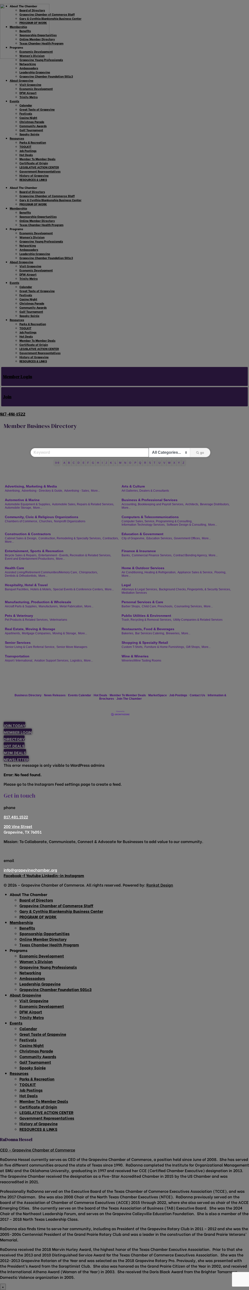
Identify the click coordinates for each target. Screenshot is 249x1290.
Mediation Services (134, 592)
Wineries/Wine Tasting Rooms (141, 660)
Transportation (17, 656)
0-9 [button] (57, 462)
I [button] (102, 462)
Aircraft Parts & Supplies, (21, 606)
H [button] (98, 462)
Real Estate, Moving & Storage (30, 629)
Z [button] (183, 462)
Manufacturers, (48, 606)
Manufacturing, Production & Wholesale (38, 602)
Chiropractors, (88, 572)
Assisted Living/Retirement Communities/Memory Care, (41, 572)
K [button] (111, 462)
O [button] (130, 462)
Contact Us (197, 695)
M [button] (120, 462)
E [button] (83, 462)
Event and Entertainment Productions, (30, 558)
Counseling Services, (188, 606)
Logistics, (76, 660)
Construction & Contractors (28, 534)
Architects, (192, 504)
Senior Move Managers (71, 647)
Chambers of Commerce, (21, 521)
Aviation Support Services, (51, 660)
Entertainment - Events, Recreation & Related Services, (74, 555)
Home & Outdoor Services (143, 568)
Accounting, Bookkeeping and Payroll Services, (153, 504)
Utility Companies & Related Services (197, 619)
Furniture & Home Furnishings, (164, 647)
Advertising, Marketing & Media (31, 486)
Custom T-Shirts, (132, 647)
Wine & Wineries (135, 656)
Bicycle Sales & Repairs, (21, 555)
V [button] (164, 462)
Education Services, (159, 538)
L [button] (115, 462)
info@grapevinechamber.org (30, 869)
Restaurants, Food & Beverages (148, 629)
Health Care (14, 568)
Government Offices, (187, 538)
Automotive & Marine (22, 500)
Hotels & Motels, (41, 589)
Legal (126, 585)
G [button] (93, 462)
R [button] (145, 462)
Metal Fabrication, (71, 606)
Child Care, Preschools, (157, 606)
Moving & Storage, (65, 633)
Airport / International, (19, 660)
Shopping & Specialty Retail (145, 643)
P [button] (135, 462)
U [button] (159, 462)
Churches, (46, 521)
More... (95, 490)
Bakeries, (128, 633)
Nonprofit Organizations (69, 521)
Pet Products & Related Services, (26, 619)
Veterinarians (58, 619)
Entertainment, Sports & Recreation (34, 551)
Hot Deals (100, 695)
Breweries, (173, 633)
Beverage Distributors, (215, 504)
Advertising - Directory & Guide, (42, 490)
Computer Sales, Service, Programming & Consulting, (157, 521)
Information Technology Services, (143, 524)
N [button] (125, 462)
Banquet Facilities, (17, 589)
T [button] (154, 462)
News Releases (55, 695)
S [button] (150, 462)
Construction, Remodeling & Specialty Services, (69, 538)
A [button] (64, 462)
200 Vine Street (18, 826)
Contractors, (111, 538)
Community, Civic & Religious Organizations (41, 517)
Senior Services (18, 643)
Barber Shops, (131, 606)
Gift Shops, (193, 647)
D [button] (79, 462)
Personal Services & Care (142, 602)
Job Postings (178, 695)
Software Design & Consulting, (187, 524)
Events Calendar (79, 695)
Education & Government (142, 534)
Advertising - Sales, (77, 490)
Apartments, (13, 633)
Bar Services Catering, (150, 633)
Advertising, (12, 490)
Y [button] (179, 462)
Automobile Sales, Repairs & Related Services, (83, 504)
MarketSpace (157, 695)
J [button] (106, 462)
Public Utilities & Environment (146, 616)
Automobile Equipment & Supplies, (28, 504)
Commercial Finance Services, (152, 555)
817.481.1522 (16, 816)
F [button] (88, 462)
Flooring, (220, 572)
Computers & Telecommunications (150, 517)
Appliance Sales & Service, (195, 572)
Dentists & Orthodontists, (21, 575)
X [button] (174, 462)
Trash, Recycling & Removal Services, (147, 619)
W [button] (169, 462)
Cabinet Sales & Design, (21, 538)
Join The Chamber (129, 698)
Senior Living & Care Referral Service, (30, 647)
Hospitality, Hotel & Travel (26, 585)
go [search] (202, 452)
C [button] (74, 462)
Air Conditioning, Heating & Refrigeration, (149, 572)
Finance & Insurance (139, 551)
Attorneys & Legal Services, (140, 589)
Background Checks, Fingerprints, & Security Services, (195, 589)
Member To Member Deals (128, 695)
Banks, (126, 555)
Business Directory (28, 695)
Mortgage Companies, (36, 633)
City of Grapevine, (133, 538)
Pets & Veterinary (19, 616)
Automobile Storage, (18, 507)
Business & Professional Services (150, 500)
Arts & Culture (133, 486)
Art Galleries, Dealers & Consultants (145, 490)
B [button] (69, 462)
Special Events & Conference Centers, (78, 589)
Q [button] (140, 462)
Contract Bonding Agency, (190, 555)
